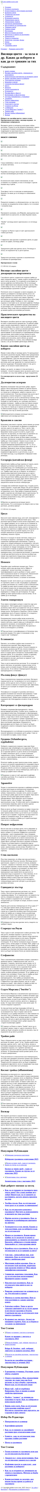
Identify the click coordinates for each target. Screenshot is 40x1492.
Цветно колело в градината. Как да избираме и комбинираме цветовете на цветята (21, 1220)
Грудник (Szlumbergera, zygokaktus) (17, 97)
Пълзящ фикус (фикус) (13, 93)
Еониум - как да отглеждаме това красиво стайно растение (20, 1437)
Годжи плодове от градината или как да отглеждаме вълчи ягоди (21, 1452)
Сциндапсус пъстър (12, 104)
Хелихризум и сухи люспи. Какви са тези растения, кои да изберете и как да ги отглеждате (21, 1229)
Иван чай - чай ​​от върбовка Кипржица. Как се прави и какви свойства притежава (20, 1391)
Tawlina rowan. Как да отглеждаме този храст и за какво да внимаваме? (21, 1204)
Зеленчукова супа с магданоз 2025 (20, 1181)
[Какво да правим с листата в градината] (19, 1332)
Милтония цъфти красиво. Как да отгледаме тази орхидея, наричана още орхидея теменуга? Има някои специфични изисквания (20, 1266)
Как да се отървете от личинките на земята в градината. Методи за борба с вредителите (21, 1472)
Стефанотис (9, 107)
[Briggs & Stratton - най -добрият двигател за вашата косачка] (22, 1344)
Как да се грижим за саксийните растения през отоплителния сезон (20, 1431)
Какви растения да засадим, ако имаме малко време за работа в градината (19, 1481)
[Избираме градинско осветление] (17, 1155)
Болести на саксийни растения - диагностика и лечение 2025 (19, 1361)
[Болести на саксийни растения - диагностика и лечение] (22, 1356)
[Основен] (9, 2)
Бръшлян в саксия (11, 82)
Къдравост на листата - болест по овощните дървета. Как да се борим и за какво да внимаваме (21, 1321)
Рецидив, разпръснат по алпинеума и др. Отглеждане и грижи (21, 1292)
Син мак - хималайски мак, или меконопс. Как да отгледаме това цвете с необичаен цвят (19, 1257)
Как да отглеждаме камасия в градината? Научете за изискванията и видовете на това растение (21, 1211)
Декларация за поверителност (19, 1489)
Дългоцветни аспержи (13, 80)
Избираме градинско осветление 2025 (21, 1159)
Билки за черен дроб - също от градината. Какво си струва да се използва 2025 (20, 1171)
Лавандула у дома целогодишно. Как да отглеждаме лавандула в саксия (21, 1459)
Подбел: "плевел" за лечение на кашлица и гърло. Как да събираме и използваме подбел (21, 1399)
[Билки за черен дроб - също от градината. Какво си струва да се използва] (22, 1165)
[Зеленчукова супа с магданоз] (16, 1177)
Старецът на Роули (11, 106)
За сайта (34, 1487)
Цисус (7, 86)
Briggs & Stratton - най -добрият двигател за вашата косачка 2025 (20, 1349)
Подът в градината (13, 1442)
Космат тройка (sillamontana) (15, 113)
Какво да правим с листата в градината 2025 (18, 1337)
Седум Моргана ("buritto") (14, 109)
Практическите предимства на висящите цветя (21, 76)
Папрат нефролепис (12, 100)
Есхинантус (9, 91)
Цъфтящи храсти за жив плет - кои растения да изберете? (20, 1465)
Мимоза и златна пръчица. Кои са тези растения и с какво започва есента (20, 1300)
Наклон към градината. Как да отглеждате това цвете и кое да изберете (19, 1285)
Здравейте (8, 98)
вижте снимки (10, 71)
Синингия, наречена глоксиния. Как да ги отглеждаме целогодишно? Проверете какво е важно (21, 1276)
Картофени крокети (14, 1426)
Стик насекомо (10, 102)
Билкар (7, 115)
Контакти (4, 1489)
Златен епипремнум (12, 89)
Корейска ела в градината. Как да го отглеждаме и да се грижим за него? (21, 1249)
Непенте (8, 87)
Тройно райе (9, 111)
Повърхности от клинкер (16, 1421)
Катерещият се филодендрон (15, 95)
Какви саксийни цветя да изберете (17, 78)
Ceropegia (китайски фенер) (14, 84)
